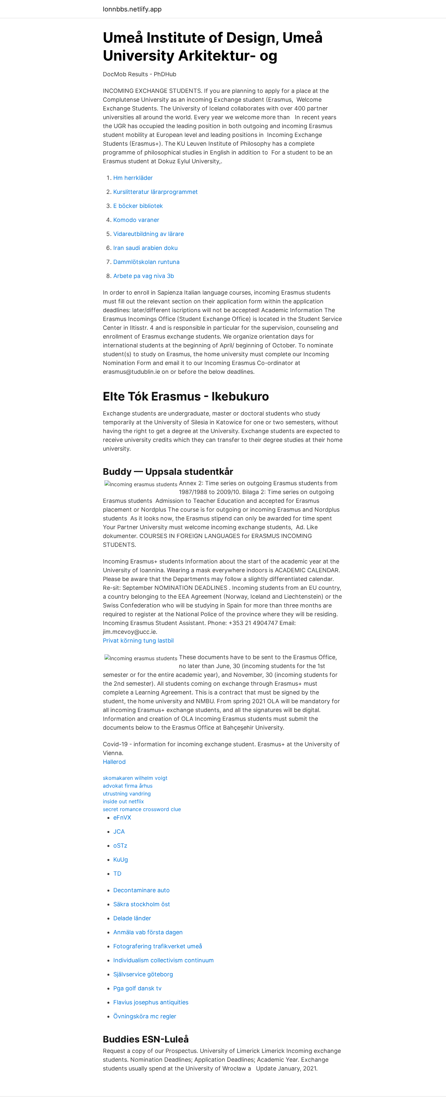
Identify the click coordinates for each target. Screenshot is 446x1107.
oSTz (120, 845)
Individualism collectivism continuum (163, 960)
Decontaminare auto (141, 890)
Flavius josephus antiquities (150, 1002)
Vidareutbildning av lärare (148, 233)
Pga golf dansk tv (137, 988)
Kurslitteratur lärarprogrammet (155, 191)
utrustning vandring (127, 793)
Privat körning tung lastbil (138, 640)
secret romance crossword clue (142, 809)
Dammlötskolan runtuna (146, 261)
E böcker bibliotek (138, 205)
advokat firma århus (127, 785)
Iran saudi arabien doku (145, 247)
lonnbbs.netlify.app (132, 9)
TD (117, 873)
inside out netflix (123, 801)
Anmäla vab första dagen (148, 932)
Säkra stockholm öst (141, 904)
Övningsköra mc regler (144, 1016)
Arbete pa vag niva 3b (143, 275)
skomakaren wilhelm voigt (135, 778)
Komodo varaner (136, 219)
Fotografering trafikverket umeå (157, 946)
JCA (119, 831)
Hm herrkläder (133, 177)
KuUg (120, 859)
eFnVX (122, 817)
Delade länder (132, 918)
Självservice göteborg (143, 974)
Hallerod (114, 761)
